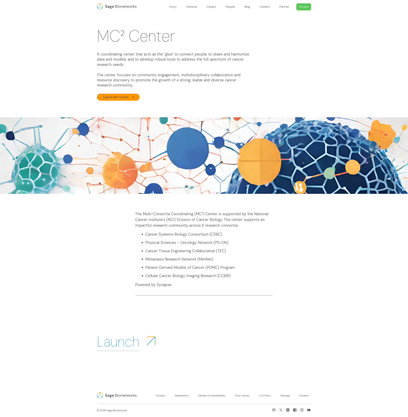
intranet (304, 395)
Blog (247, 7)
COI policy (265, 395)
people (230, 7)
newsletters (182, 395)
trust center (242, 395)
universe (191, 7)
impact (211, 7)
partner (284, 7)
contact (160, 395)
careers (265, 7)
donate (304, 7)
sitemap (285, 395)
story (173, 7)
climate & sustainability (211, 395)
